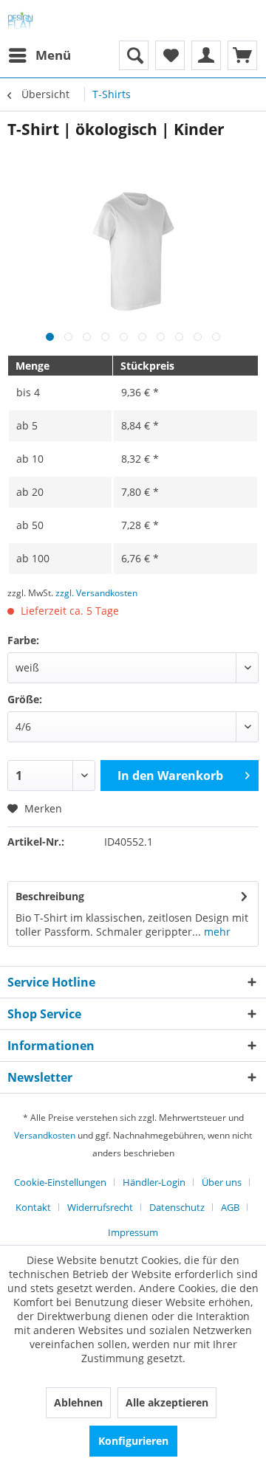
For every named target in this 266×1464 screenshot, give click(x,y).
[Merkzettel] (170, 55)
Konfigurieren (133, 1441)
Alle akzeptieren (167, 1402)
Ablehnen (78, 1402)
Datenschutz (177, 1207)
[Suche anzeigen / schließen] (134, 55)
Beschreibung (50, 896)
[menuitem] (39, 55)
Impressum (133, 1232)
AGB (230, 1207)
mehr (216, 932)
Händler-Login (154, 1182)
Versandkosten (44, 1135)
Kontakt (33, 1207)
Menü (53, 54)
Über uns (222, 1182)
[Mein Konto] (206, 55)
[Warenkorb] (242, 55)
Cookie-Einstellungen (60, 1182)
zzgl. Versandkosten (96, 593)
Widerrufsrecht (100, 1207)
